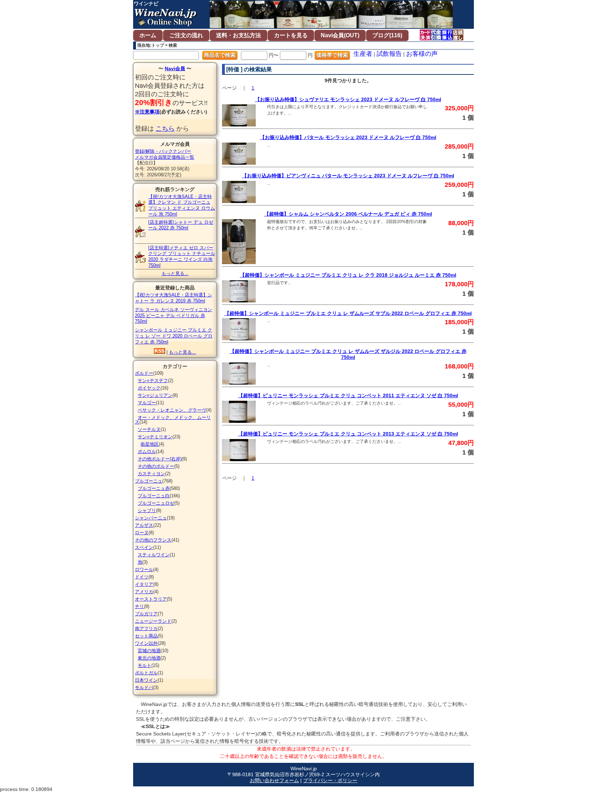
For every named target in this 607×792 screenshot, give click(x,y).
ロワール (144, 569)
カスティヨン (151, 473)
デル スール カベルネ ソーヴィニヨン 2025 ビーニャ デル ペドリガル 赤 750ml (173, 315)
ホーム (147, 35)
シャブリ (147, 510)
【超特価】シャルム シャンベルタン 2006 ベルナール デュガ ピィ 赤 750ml (348, 214)
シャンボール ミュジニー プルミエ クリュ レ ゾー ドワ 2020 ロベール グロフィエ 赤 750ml (174, 336)
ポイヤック (149, 388)
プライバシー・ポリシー (330, 780)
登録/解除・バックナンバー (163, 151)
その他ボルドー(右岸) (160, 459)
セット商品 (146, 636)
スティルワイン (154, 554)
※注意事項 (147, 111)
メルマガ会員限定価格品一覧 (164, 157)
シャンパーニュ (151, 518)
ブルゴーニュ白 (154, 495)
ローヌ (142, 532)
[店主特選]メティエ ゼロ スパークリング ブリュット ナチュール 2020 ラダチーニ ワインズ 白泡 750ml (181, 256)
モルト (144, 665)
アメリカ (144, 591)
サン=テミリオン (155, 436)
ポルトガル (146, 672)
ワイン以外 (146, 643)
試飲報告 (389, 53)
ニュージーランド (153, 621)
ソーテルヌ (149, 429)
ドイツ (142, 577)
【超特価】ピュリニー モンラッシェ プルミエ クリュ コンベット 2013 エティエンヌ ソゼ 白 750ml (348, 434)
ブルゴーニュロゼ (156, 503)
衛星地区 (150, 444)
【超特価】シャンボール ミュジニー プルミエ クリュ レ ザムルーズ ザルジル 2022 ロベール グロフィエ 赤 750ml (348, 354)
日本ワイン (146, 680)
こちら (165, 128)
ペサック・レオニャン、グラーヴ (172, 410)
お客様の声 (422, 53)
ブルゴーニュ (148, 481)
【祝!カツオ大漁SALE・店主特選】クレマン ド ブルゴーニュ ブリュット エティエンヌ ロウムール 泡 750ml (181, 205)
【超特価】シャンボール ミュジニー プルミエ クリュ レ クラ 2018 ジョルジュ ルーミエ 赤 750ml (348, 275)
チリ (139, 606)
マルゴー (147, 402)
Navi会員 (175, 68)
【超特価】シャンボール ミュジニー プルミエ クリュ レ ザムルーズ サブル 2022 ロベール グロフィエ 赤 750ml (348, 313)
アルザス (144, 525)
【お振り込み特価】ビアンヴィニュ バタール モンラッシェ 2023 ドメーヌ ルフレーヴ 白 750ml (348, 175)
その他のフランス (153, 540)
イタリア (144, 584)
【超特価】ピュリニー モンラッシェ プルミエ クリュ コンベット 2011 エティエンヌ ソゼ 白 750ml (348, 395)
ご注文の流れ (186, 35)
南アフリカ (146, 628)
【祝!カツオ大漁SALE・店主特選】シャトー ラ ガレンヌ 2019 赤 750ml (173, 297)
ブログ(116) (387, 35)
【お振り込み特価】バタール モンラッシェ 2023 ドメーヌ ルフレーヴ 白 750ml (348, 137)
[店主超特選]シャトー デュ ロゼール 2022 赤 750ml (180, 225)
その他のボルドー (156, 466)
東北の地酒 (149, 658)
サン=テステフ (153, 380)
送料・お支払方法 (238, 35)
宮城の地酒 (149, 650)
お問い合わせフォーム (274, 780)
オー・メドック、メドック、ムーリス (173, 420)
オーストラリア (151, 599)
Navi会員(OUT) (340, 35)
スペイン (144, 547)
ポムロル (147, 451)
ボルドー (144, 373)
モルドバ (144, 687)
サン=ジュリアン (155, 395)
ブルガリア (146, 613)
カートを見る (291, 35)
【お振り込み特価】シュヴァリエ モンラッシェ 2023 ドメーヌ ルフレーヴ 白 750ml (348, 99)
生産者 (362, 53)
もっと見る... (175, 273)
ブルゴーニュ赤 (154, 488)
